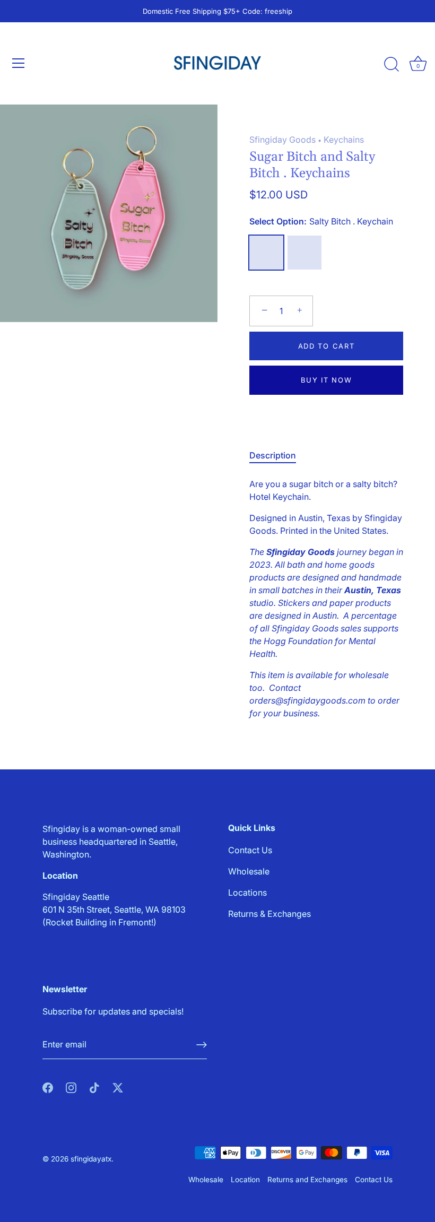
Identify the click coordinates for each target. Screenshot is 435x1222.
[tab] (278, 455)
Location (245, 1179)
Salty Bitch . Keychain (266, 253)
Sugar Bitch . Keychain (304, 253)
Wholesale (248, 871)
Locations (247, 892)
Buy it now (326, 380)
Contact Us (250, 850)
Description (272, 455)
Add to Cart (326, 346)
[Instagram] (71, 1086)
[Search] (391, 64)
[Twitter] (117, 1086)
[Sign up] (201, 1044)
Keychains (344, 139)
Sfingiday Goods (282, 139)
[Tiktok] (94, 1086)
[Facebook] (47, 1086)
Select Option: (321, 221)
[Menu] (18, 63)
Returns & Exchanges (269, 913)
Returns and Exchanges (307, 1179)
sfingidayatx (91, 1159)
